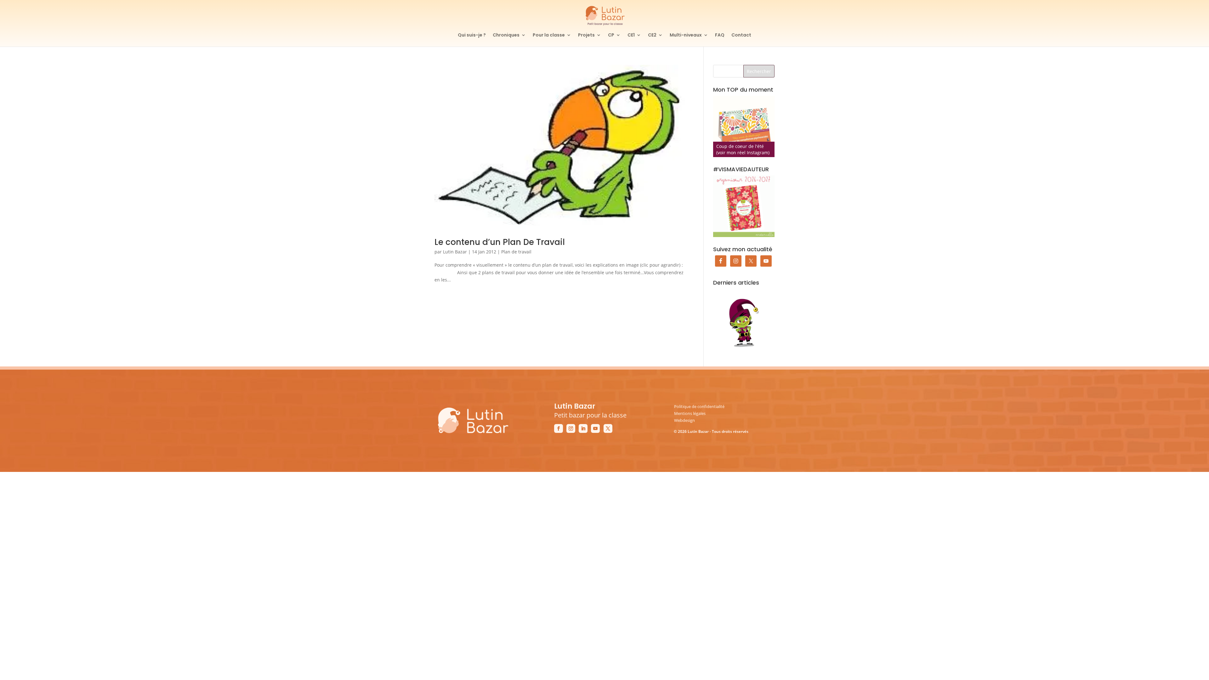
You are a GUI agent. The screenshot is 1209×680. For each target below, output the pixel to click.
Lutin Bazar (455, 252)
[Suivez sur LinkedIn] (583, 428)
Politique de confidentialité (699, 406)
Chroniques (506, 35)
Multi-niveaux (686, 35)
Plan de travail (516, 252)
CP (611, 35)
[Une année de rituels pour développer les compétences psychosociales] (744, 126)
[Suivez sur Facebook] (558, 428)
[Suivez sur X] (608, 428)
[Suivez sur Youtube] (595, 428)
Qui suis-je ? (472, 35)
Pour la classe (549, 35)
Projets (586, 35)
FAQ (719, 35)
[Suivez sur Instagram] (570, 428)
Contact (741, 35)
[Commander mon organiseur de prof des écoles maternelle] (744, 206)
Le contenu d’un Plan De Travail (499, 242)
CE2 (652, 35)
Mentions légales (690, 413)
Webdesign (684, 420)
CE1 (631, 35)
